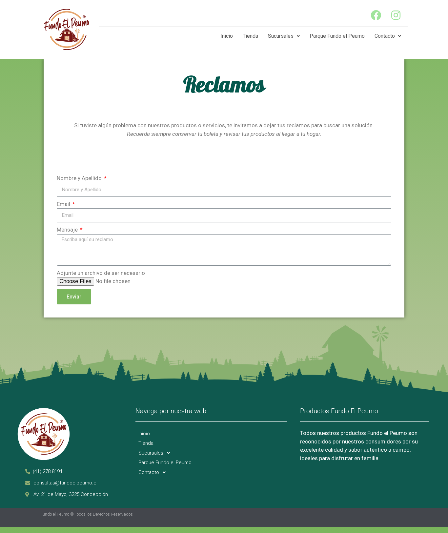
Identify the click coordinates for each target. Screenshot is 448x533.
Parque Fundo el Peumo (337, 36)
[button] (47, 471)
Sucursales (281, 36)
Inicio (226, 36)
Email (64, 204)
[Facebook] (376, 15)
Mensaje (68, 229)
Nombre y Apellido (80, 178)
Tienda (250, 36)
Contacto (385, 36)
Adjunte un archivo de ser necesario (101, 273)
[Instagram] (396, 15)
